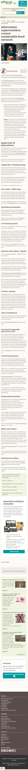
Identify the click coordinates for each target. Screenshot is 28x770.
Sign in (22, 2)
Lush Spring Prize (5, 726)
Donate (3, 744)
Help (2, 740)
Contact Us (4, 734)
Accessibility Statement (14, 765)
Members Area (4, 708)
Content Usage (6, 763)
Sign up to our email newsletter (14, 674)
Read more (6, 590)
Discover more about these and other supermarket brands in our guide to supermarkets (11, 476)
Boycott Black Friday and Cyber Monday (14, 612)
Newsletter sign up (5, 742)
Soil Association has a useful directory (12, 273)
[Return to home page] (8, 3)
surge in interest (11, 254)
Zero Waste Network (10, 201)
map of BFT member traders (9, 446)
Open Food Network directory (12, 322)
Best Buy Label (4, 739)
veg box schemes (15, 90)
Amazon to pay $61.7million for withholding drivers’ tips (11, 594)
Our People (4, 706)
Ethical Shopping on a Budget (9, 487)
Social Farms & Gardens (6, 376)
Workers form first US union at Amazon (13, 580)
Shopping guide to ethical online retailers (12, 483)
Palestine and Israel (6, 719)
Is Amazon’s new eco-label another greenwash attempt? (12, 633)
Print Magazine (5, 700)
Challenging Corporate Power (8, 721)
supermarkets (20, 153)
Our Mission (4, 705)
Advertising (4, 736)
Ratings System (5, 703)
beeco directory (13, 203)
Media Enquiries (5, 737)
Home (8, 20)
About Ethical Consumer (7, 698)
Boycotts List (4, 716)
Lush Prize (3, 724)
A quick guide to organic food (9, 490)
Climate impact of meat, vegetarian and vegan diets (12, 493)
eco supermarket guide (8, 80)
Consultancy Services (6, 702)
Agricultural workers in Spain (8, 728)
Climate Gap (4, 723)
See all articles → (21, 654)
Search (19, 12)
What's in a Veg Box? (7, 480)
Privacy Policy (14, 763)
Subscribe (23, 5)
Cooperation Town (10, 245)
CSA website (8, 350)
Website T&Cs (21, 763)
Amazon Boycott (5, 718)
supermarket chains (6, 85)
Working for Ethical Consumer (8, 710)
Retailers (13, 20)
